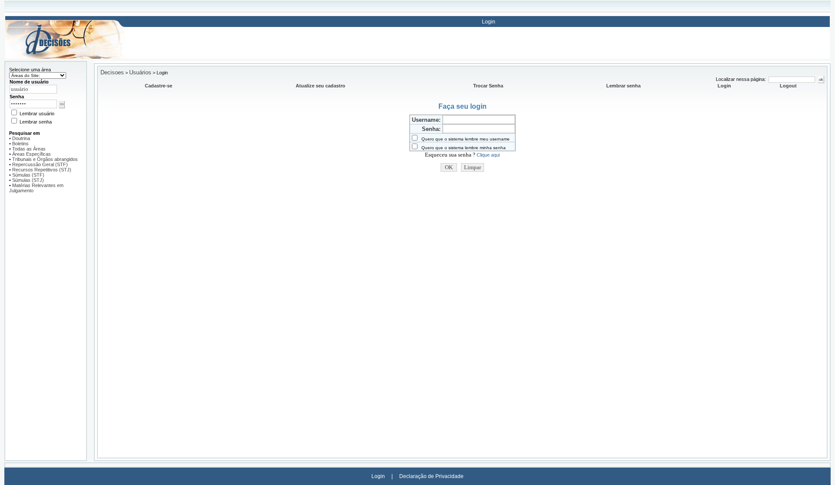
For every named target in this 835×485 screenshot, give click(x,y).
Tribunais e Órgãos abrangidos (45, 159)
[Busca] (65, 20)
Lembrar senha (35, 121)
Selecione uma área (30, 69)
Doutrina (21, 138)
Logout (788, 85)
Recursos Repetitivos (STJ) (41, 169)
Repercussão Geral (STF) (40, 164)
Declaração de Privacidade (431, 476)
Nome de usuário (29, 81)
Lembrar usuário (36, 113)
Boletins (20, 143)
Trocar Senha (488, 85)
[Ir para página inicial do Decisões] (65, 57)
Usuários (140, 72)
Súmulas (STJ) (28, 180)
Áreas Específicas (31, 154)
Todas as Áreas (29, 148)
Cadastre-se (158, 85)
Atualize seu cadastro (320, 85)
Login (488, 22)
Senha (17, 96)
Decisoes (112, 72)
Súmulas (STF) (28, 174)
